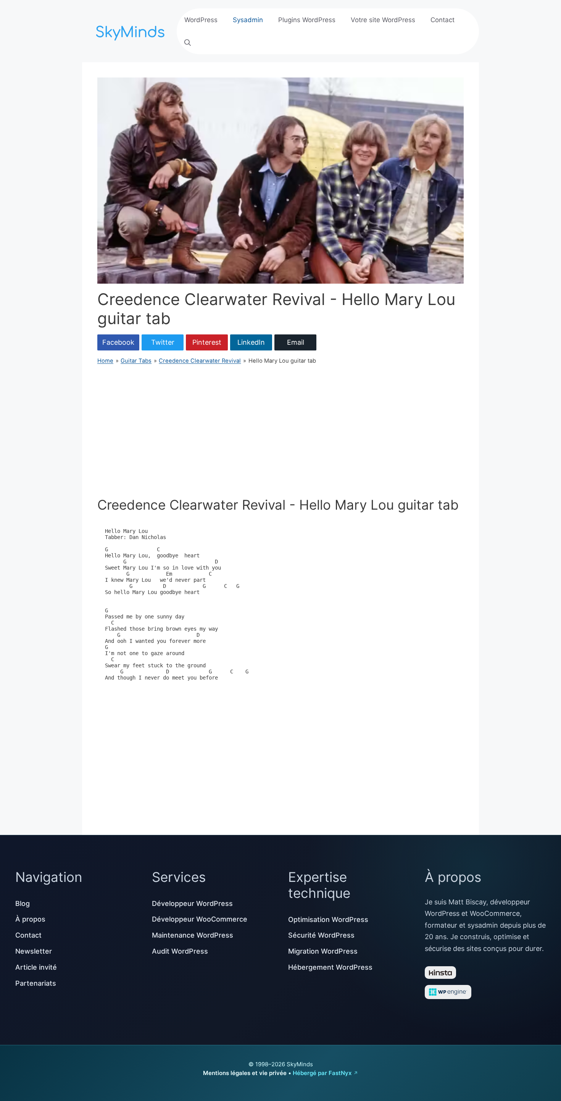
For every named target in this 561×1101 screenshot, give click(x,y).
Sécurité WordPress (321, 935)
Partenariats (35, 983)
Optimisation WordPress (328, 919)
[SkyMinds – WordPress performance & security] (132, 30)
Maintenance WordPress (192, 935)
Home (105, 360)
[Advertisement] (280, 431)
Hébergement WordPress (330, 967)
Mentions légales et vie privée (245, 1073)
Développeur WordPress (192, 903)
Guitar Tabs (136, 360)
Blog (22, 903)
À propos (30, 919)
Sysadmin (248, 20)
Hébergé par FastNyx (322, 1073)
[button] (187, 42)
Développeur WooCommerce (199, 919)
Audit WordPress (180, 951)
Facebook (118, 342)
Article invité (36, 967)
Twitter (162, 342)
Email (295, 342)
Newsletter (33, 951)
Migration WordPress (323, 951)
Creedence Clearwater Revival (200, 360)
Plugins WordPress (306, 20)
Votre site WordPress (383, 20)
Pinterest (206, 342)
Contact (442, 20)
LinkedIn (251, 342)
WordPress (201, 20)
